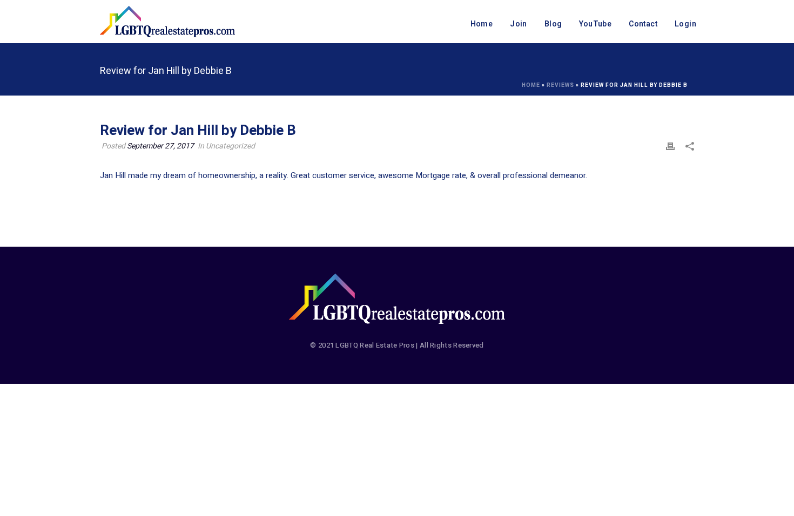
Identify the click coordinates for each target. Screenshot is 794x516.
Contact (643, 24)
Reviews (560, 85)
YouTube (595, 24)
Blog (553, 24)
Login (685, 24)
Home (481, 24)
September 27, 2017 (160, 146)
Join (518, 24)
